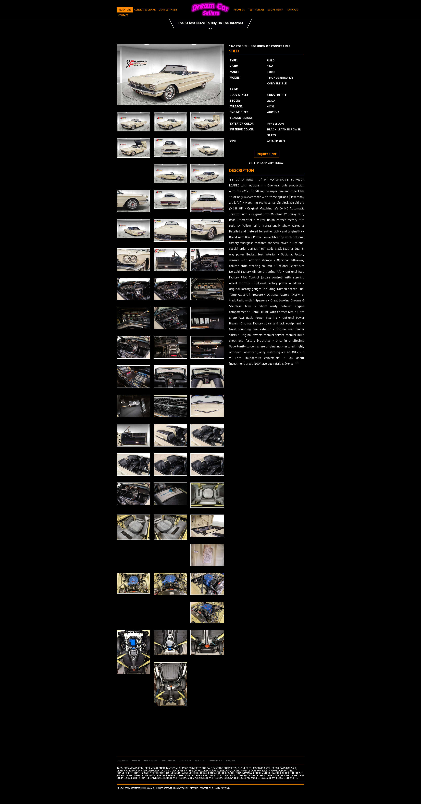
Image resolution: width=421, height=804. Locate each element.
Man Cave (292, 9)
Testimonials (256, 9)
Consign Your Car (145, 9)
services (136, 761)
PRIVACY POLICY (181, 788)
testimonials (215, 761)
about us (199, 761)
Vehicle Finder (168, 9)
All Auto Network (221, 788)
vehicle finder (168, 761)
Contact (123, 15)
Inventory (124, 9)
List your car (151, 761)
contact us (185, 761)
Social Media (275, 9)
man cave (230, 761)
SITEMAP (194, 788)
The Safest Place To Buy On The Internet (210, 23)
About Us (239, 9)
